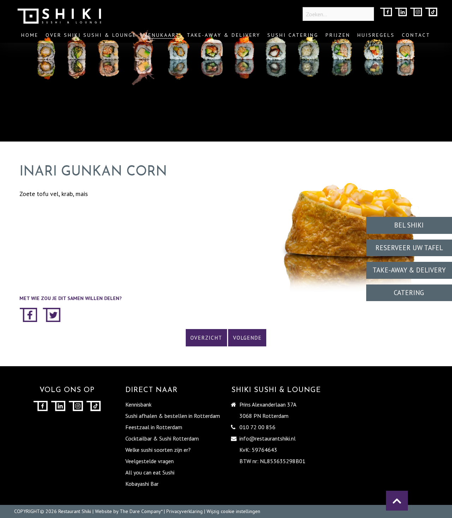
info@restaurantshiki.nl (267, 438)
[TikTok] (431, 12)
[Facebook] (386, 12)
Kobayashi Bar (142, 483)
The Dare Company (140, 511)
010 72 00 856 (257, 427)
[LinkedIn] (401, 12)
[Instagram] (416, 12)
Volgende (247, 337)
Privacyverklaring (184, 511)
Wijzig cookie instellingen (233, 511)
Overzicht (206, 337)
